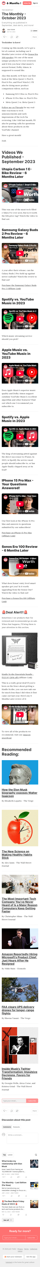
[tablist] (11, 1127)
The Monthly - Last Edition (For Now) (14, 1183)
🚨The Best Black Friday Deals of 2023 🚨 (13, 1202)
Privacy (20, 1249)
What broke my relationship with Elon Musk (12, 1164)
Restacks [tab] (16, 1127)
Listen (35, 31)
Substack (9, 1262)
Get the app (30, 1257)
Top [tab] (4, 1155)
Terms (26, 1249)
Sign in (35, 3)
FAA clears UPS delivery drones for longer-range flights (18, 1010)
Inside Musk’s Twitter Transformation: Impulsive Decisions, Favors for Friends (19, 1073)
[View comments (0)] (12, 37)
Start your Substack (14, 1257)
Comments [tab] (7, 1127)
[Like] (3, 1214)
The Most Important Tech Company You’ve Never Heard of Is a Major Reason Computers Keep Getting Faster (19, 905)
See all (6, 1220)
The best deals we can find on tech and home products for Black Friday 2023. (13, 1208)
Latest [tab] (10, 1155)
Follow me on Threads (12, 107)
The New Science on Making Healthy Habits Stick (17, 854)
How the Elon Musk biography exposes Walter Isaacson (19, 793)
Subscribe (27, 3)
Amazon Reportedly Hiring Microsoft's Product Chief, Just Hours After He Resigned (19, 958)
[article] (20, 1169)
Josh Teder (11, 29)
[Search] (36, 1155)
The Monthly (7, 10)
